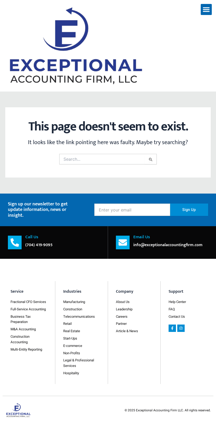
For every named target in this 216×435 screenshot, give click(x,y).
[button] (206, 9)
